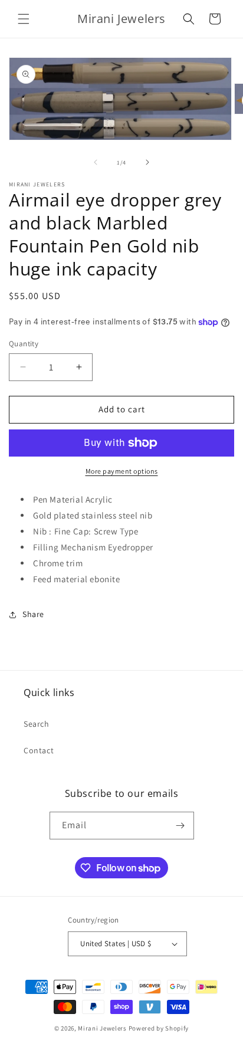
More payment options (122, 471)
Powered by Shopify (159, 1028)
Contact (39, 750)
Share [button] (33, 614)
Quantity (23, 344)
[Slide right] (147, 162)
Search (37, 723)
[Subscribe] (180, 825)
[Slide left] (96, 162)
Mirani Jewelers (102, 1028)
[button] (24, 19)
